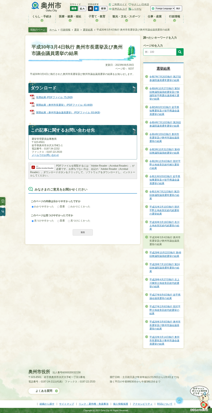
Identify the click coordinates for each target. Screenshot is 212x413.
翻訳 (178, 8)
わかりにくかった (80, 206)
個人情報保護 (120, 404)
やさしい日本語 (140, 4)
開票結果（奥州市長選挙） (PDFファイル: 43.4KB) (64, 105)
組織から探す (47, 404)
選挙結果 (88, 29)
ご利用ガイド (119, 4)
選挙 (76, 29)
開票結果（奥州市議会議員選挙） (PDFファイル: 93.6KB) (68, 112)
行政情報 (65, 29)
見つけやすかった (44, 220)
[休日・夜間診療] (3, 211)
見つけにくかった (80, 220)
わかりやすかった (44, 206)
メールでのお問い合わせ (45, 155)
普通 (62, 206)
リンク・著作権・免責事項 (93, 404)
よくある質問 (44, 390)
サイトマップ (66, 404)
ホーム (53, 29)
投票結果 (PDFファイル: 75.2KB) (54, 97)
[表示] (179, 52)
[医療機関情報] (3, 201)
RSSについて (164, 404)
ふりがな (137, 9)
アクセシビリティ (143, 404)
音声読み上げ (119, 9)
